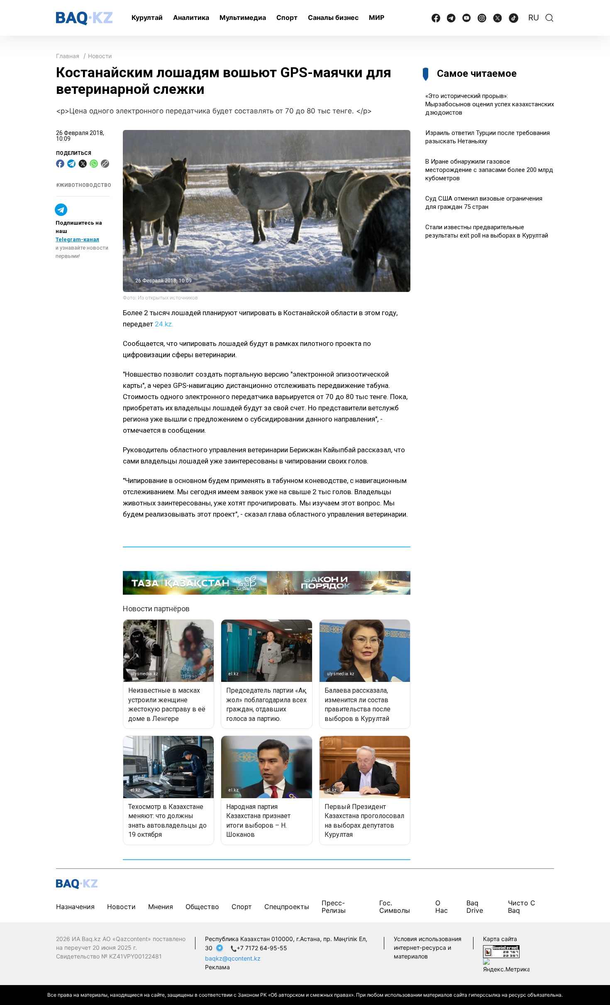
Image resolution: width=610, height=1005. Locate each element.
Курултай (147, 17)
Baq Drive (474, 906)
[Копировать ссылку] (105, 163)
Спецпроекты (286, 906)
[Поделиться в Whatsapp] (94, 163)
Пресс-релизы (334, 906)
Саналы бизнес (333, 17)
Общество (202, 906)
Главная (67, 55)
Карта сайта (500, 938)
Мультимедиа (243, 17)
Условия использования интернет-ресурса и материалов (427, 947)
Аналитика (191, 17)
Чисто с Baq (521, 906)
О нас (441, 906)
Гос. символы (394, 906)
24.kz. (164, 324)
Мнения (160, 906)
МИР (376, 17)
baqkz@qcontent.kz (233, 958)
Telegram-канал (77, 239)
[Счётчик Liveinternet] (501, 951)
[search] (549, 17)
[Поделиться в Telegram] (71, 163)
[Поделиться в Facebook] (60, 163)
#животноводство (83, 185)
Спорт (287, 17)
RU (533, 18)
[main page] (84, 18)
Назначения (75, 906)
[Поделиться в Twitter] (82, 163)
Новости (100, 55)
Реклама (217, 967)
